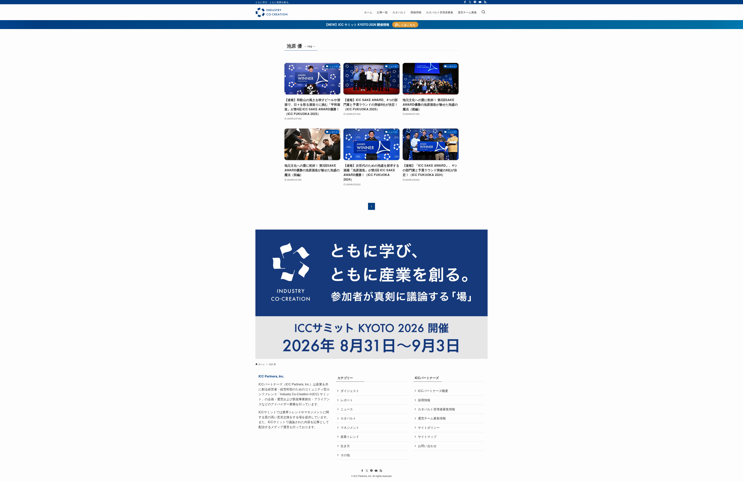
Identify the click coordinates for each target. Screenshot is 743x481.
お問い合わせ (427, 446)
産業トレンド (350, 436)
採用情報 (424, 400)
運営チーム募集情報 (432, 418)
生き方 (345, 446)
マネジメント (350, 427)
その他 (345, 455)
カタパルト (348, 418)
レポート (347, 400)
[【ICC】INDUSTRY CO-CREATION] (271, 12)
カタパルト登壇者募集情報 (436, 409)
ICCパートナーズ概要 (433, 390)
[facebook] (464, 2)
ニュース (347, 409)
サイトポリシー (429, 427)
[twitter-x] (470, 2)
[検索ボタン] (483, 12)
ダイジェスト (350, 390)
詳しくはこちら (405, 24)
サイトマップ (427, 436)
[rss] (485, 2)
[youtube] (480, 2)
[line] (475, 2)
